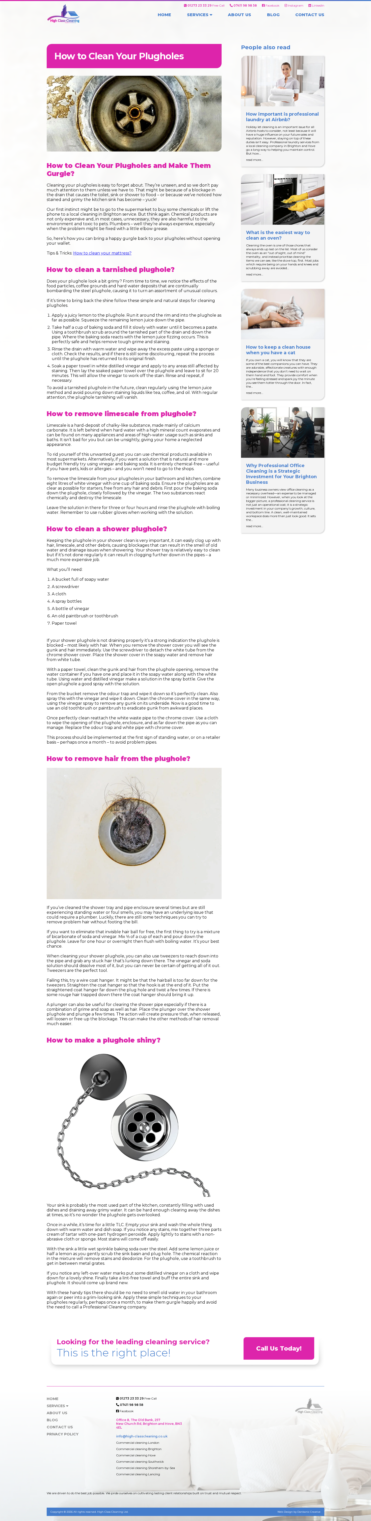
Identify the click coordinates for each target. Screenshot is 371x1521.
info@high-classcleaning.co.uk (142, 1436)
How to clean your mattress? (102, 253)
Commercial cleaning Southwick (140, 1461)
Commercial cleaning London (137, 1442)
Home (164, 14)
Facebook (272, 5)
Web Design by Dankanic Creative (299, 1511)
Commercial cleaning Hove (135, 1455)
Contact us (309, 14)
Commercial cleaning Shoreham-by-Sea (145, 1468)
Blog (273, 14)
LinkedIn (317, 5)
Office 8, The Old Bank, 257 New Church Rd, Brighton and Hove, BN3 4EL (149, 1423)
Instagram (295, 5)
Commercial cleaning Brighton (139, 1449)
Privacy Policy (62, 1434)
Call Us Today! (279, 1348)
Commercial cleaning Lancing (138, 1474)
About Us (239, 14)
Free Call (206, 5)
